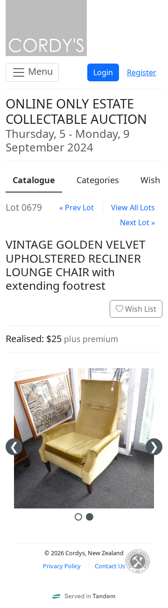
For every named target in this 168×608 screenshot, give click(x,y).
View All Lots (133, 207)
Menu (39, 71)
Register (141, 72)
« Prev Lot (76, 207)
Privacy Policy (62, 566)
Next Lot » (137, 222)
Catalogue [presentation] (34, 180)
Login (103, 72)
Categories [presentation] (98, 180)
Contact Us (110, 566)
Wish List (139, 309)
